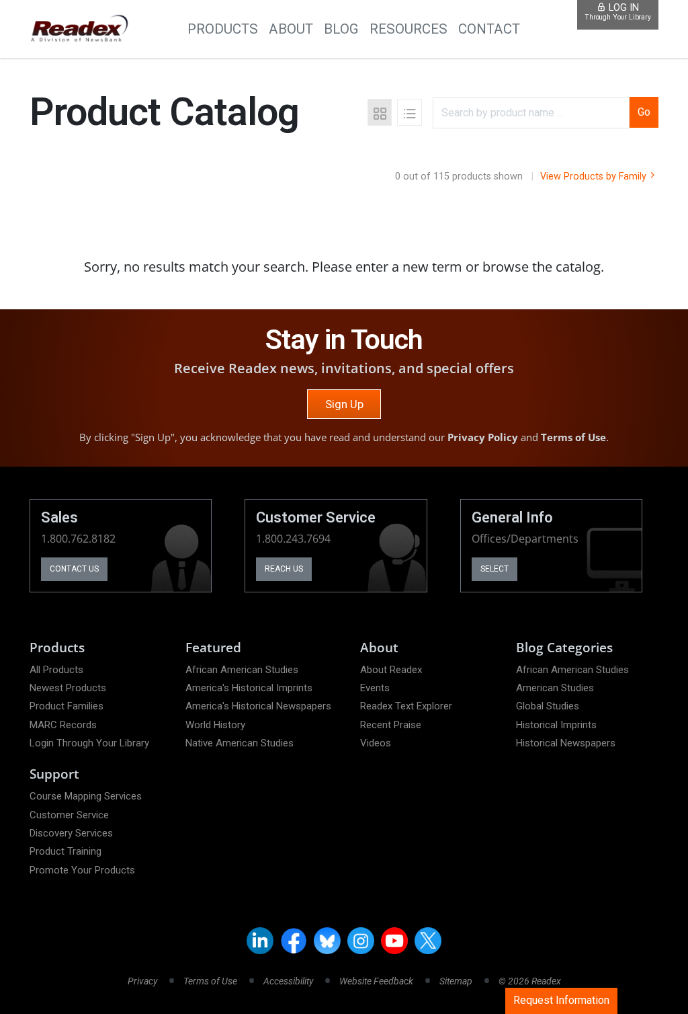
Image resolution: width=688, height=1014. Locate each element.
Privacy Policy (482, 437)
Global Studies (547, 706)
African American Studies (241, 670)
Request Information (561, 1000)
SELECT (494, 569)
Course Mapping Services (86, 796)
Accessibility (288, 981)
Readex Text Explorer (406, 706)
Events (375, 688)
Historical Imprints (556, 725)
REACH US (284, 569)
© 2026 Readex (530, 981)
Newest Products (68, 688)
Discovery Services (71, 833)
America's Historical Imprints (248, 688)
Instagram (361, 941)
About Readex (391, 670)
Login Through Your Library (89, 743)
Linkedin (260, 941)
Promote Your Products (82, 870)
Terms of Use (573, 437)
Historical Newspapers (565, 743)
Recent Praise (390, 725)
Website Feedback (376, 981)
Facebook (293, 941)
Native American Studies (239, 743)
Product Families (66, 706)
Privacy (142, 981)
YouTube (394, 941)
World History (215, 725)
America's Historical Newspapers (258, 706)
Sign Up (344, 404)
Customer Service (69, 815)
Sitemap (455, 981)
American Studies (555, 688)
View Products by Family (594, 176)
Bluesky (327, 941)
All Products (56, 670)
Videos (375, 743)
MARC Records (63, 725)
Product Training (65, 851)
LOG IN (618, 12)
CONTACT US (74, 569)
